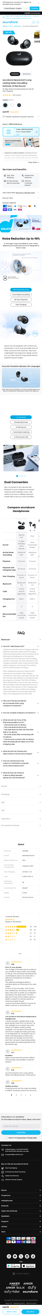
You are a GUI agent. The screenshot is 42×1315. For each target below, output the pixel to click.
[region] (21, 671)
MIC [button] (3, 802)
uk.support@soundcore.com (14, 1154)
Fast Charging (21, 305)
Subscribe (21, 1132)
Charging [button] (5, 794)
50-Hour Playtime (21, 300)
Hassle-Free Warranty (12, 1176)
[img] (5, 206)
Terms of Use (21, 1138)
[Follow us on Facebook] (15, 1256)
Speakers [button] (5, 1216)
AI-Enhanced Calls (21, 437)
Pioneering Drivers (21, 422)
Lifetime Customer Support (13, 1179)
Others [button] (4, 1226)
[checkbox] (6, 1138)
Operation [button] (5, 819)
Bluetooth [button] (5, 639)
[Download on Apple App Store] (28, 1266)
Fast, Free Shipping (11, 1168)
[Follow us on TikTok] (33, 1256)
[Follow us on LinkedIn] (27, 1256)
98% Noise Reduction (21, 290)
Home (5, 26)
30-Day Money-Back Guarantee (15, 1172)
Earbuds (17, 26)
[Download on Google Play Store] (13, 1266)
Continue (34, 8)
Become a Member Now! (25, 193)
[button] (38, 3)
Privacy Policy (32, 1138)
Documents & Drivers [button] (10, 825)
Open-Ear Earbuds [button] (9, 1211)
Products (15, 74)
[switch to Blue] (19, 105)
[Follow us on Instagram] (9, 1256)
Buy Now (30, 1312)
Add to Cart (11, 1312)
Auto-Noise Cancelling (21, 295)
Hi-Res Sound (21, 427)
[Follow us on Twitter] (21, 1256)
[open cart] (33, 22)
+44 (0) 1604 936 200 (22, 1149)
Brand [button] (3, 1190)
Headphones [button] (6, 1200)
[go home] (10, 22)
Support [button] (4, 1221)
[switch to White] (12, 105)
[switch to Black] (5, 105)
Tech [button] (3, 1232)
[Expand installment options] (38, 116)
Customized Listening (21, 432)
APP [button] (3, 810)
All (10, 26)
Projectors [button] (5, 1195)
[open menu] (37, 22)
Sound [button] (4, 786)
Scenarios (26, 74)
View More (32, 162)
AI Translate (21, 417)
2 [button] (16, 1095)
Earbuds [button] (4, 1206)
